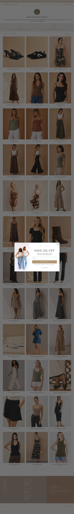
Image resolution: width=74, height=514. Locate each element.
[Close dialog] (58, 244)
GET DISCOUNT (44, 262)
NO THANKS (44, 267)
